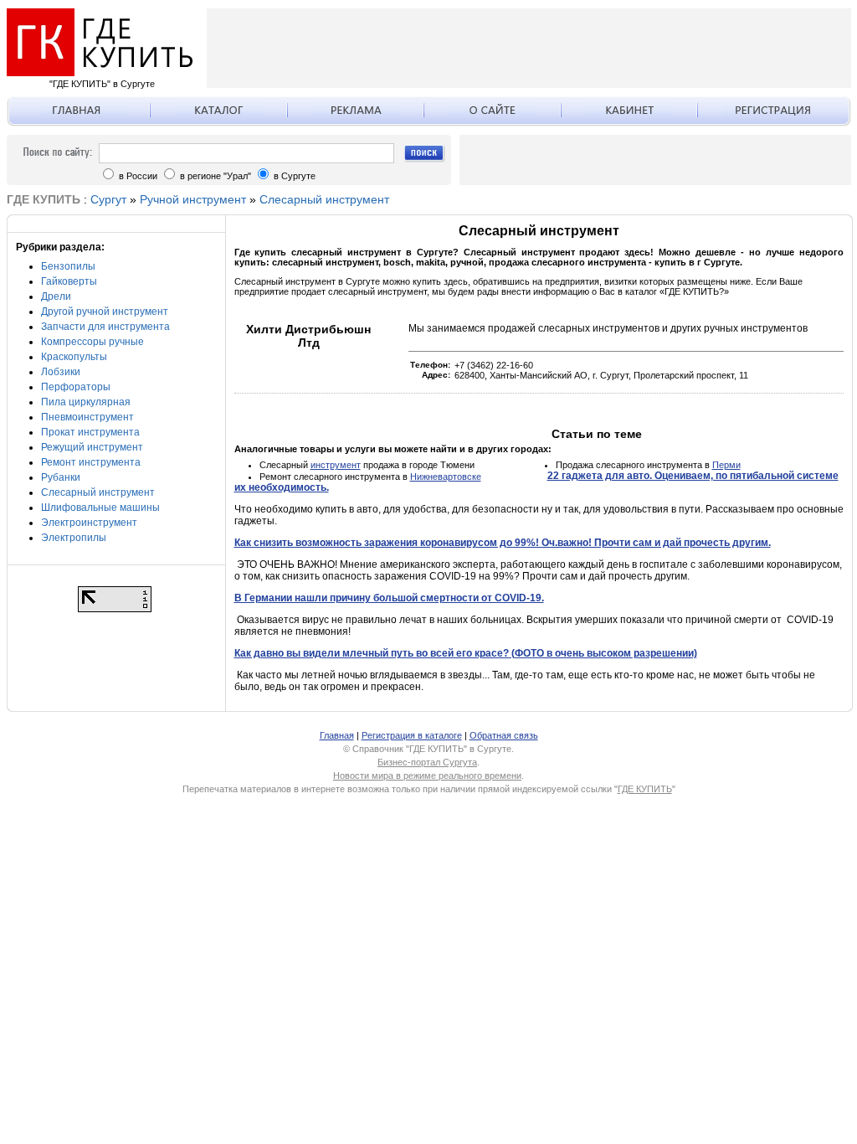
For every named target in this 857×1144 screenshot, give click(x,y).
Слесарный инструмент (324, 199)
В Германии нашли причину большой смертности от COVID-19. (389, 598)
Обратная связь (504, 735)
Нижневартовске (445, 477)
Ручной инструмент (193, 199)
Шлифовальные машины (100, 507)
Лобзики (60, 372)
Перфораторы (75, 387)
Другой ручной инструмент (104, 311)
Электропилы (73, 538)
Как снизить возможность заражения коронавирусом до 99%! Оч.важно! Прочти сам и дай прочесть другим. (502, 543)
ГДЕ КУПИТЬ (645, 789)
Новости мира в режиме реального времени (427, 775)
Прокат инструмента (90, 432)
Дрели (56, 296)
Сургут (108, 199)
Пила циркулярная (86, 402)
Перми (726, 465)
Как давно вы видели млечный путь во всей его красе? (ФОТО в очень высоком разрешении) (465, 653)
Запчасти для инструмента (105, 326)
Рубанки (60, 477)
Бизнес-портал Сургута (427, 762)
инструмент (335, 465)
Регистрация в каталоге (412, 735)
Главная (337, 735)
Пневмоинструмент (87, 417)
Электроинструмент (89, 522)
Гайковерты (69, 281)
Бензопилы (68, 266)
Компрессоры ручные (92, 342)
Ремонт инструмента (91, 462)
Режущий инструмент (92, 447)
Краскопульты (74, 357)
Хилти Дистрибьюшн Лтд (308, 335)
